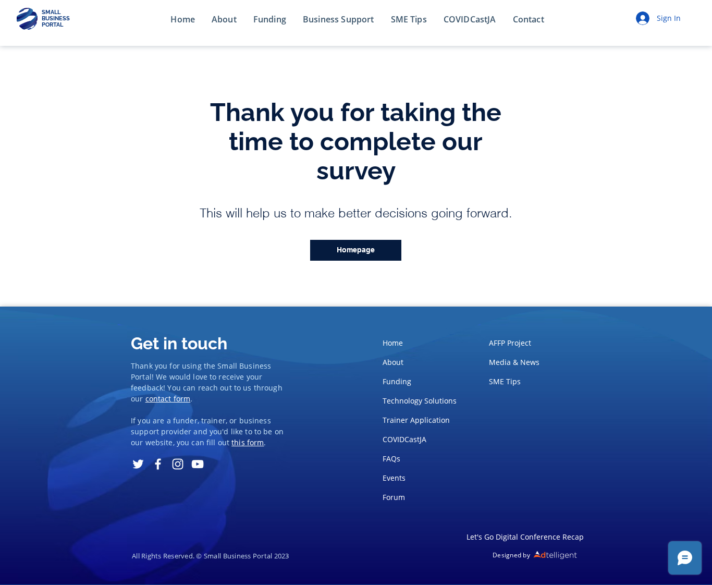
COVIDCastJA (404, 439)
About (393, 362)
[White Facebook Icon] (158, 464)
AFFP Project (510, 343)
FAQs (391, 459)
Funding (397, 381)
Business (255, 366)
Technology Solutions (417, 401)
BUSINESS (56, 18)
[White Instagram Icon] (177, 464)
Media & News (514, 362)
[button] (528, 19)
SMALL (51, 12)
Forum (394, 497)
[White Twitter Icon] (138, 464)
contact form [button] (168, 399)
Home (393, 343)
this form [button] (247, 442)
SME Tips (505, 381)
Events (394, 478)
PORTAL (52, 24)
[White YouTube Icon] (197, 464)
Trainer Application (416, 420)
